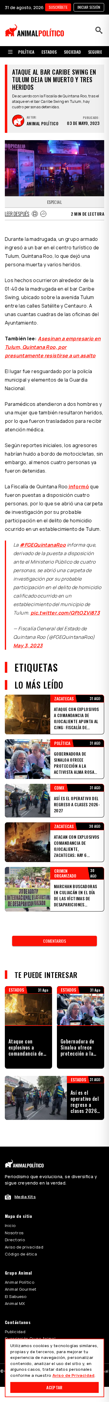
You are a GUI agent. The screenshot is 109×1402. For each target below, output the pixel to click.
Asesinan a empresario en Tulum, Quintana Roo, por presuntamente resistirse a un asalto (53, 347)
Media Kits (25, 1196)
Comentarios (54, 941)
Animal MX (15, 1303)
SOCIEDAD (72, 52)
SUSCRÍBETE (58, 7)
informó (78, 486)
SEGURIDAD (97, 52)
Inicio (10, 1225)
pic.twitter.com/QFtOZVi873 (65, 612)
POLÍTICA (26, 52)
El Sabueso (15, 1296)
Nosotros (14, 1232)
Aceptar (54, 1387)
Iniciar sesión (89, 7)
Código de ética (21, 1254)
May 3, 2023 (27, 645)
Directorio (15, 1239)
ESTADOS (49, 52)
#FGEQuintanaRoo (43, 544)
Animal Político (19, 1282)
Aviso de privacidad (24, 1247)
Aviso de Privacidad (73, 1375)
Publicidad (15, 1331)
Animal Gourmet (21, 1289)
